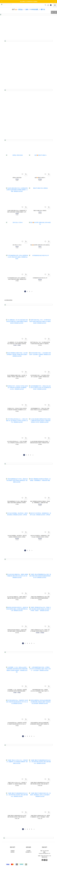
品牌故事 (12, 850)
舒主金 (20, 9)
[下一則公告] (55, 1)
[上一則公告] (1, 1)
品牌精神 (12, 852)
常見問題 (28, 850)
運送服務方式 (28, 852)
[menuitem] (25, 291)
